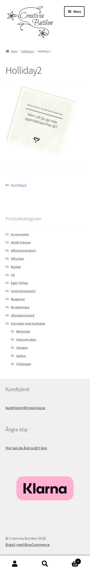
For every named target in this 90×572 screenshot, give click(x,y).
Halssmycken (26, 339)
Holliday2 (27, 51)
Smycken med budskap (28, 323)
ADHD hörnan (21, 242)
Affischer (17, 258)
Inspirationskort (23, 291)
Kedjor (21, 356)
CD (13, 275)
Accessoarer (20, 234)
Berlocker (23, 331)
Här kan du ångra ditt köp (26, 447)
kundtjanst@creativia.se (25, 407)
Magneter (18, 299)
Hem (14, 51)
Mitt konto (15, 564)
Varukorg (69, 559)
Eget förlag (19, 283)
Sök (45, 564)
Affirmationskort (23, 250)
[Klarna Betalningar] (45, 488)
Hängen (22, 347)
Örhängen (23, 364)
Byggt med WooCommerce (28, 544)
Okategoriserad (22, 315)
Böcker (16, 267)
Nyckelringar (20, 307)
